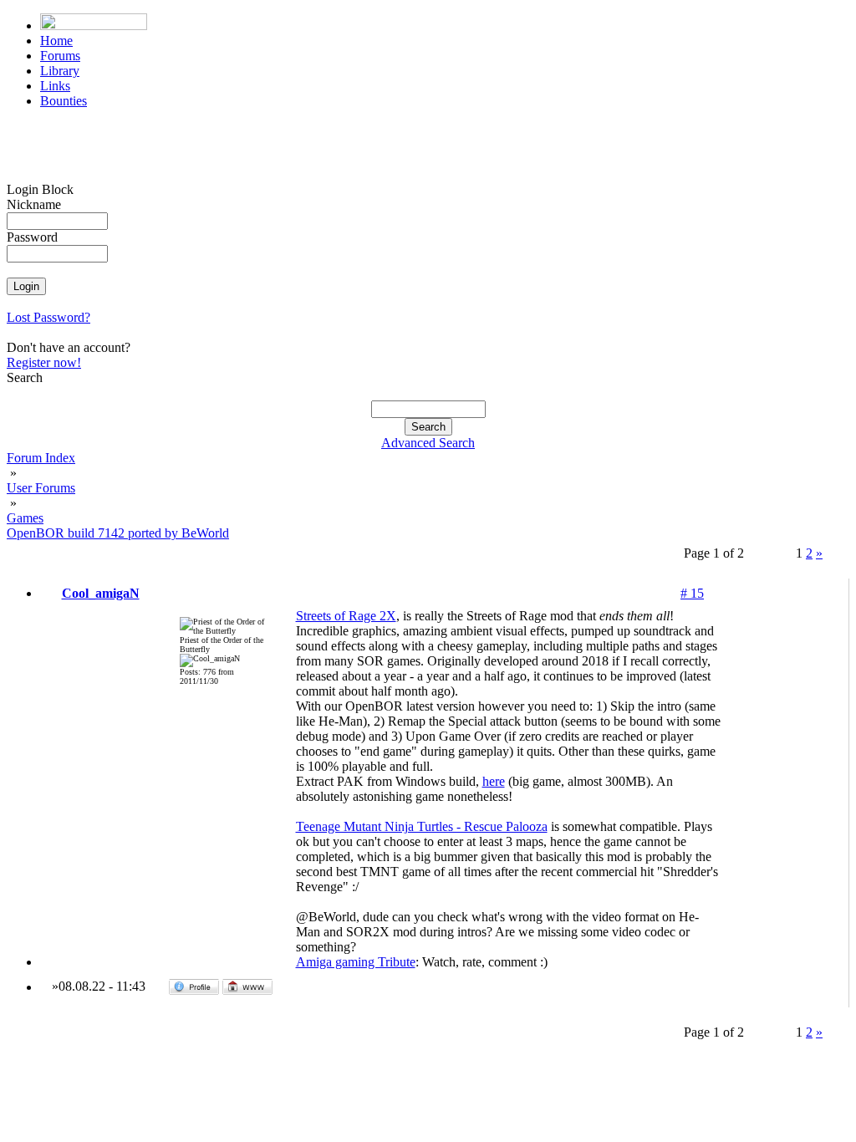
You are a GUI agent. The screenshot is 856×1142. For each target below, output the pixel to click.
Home (56, 40)
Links (55, 86)
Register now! (44, 362)
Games (25, 518)
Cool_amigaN (101, 593)
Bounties (63, 101)
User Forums (41, 488)
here (493, 781)
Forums (60, 55)
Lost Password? (48, 317)
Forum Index (41, 458)
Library (59, 71)
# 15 (692, 593)
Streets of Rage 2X (346, 616)
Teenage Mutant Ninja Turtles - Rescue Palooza (422, 826)
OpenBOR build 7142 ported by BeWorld (118, 533)
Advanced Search (428, 443)
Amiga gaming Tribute (355, 962)
